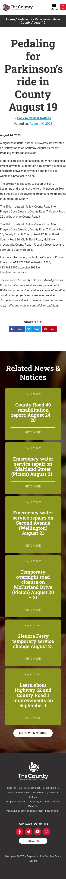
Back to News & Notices (34, 118)
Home (10, 19)
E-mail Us (33, 806)
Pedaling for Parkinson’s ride (18, 153)
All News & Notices (33, 733)
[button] (17, 329)
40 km (39, 193)
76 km (54, 193)
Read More (33, 432)
